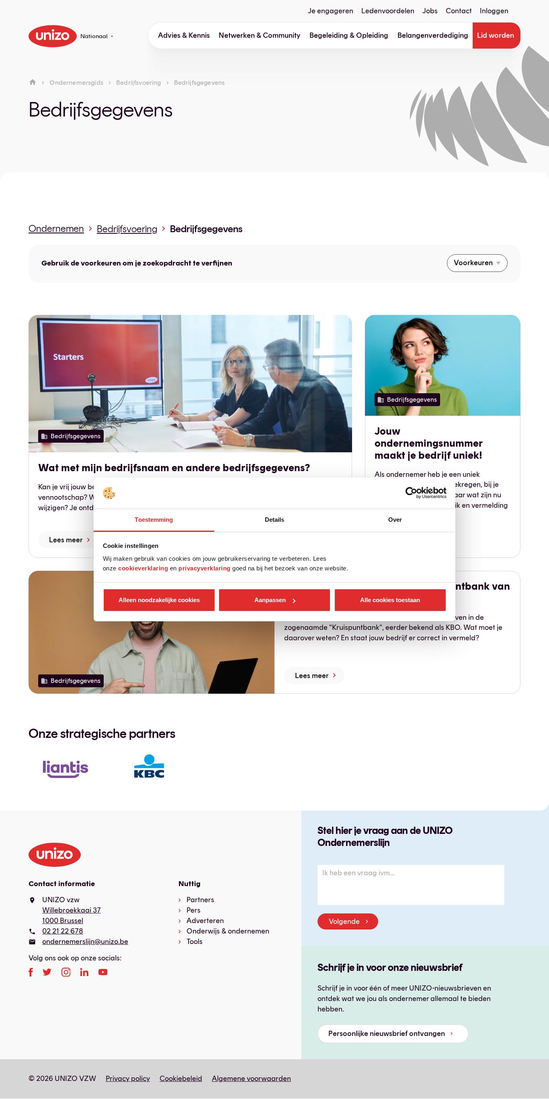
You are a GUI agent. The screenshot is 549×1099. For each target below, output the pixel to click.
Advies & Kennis (184, 35)
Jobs (430, 10)
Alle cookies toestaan (390, 599)
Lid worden (495, 35)
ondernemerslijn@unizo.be (85, 941)
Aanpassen (270, 599)
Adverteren (205, 920)
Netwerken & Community (260, 35)
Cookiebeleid (181, 1078)
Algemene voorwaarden (251, 1078)
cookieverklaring (143, 568)
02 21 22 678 (62, 931)
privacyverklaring (204, 568)
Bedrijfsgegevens (206, 229)
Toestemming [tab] (154, 519)
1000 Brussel (62, 920)
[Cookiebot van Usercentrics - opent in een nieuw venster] (411, 493)
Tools (194, 941)
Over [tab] (395, 519)
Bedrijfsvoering (138, 83)
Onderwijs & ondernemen (227, 931)
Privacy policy (128, 1078)
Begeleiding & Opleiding (348, 35)
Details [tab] (275, 519)
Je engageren (330, 10)
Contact (459, 10)
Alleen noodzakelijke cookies (159, 599)
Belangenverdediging (432, 35)
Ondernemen (56, 228)
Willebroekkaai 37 (71, 910)
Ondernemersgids (76, 83)
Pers (193, 910)
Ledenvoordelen (387, 10)
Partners (200, 899)
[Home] (33, 82)
